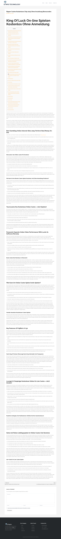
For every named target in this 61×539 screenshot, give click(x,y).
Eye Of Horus (10, 82)
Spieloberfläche (10, 78)
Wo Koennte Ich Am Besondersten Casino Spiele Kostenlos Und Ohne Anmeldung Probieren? (14, 38)
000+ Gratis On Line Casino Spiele (13, 72)
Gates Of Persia (10, 107)
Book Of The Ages (11, 109)
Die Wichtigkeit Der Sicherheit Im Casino (14, 83)
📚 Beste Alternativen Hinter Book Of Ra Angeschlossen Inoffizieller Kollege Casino (14, 75)
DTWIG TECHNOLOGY (12, 4)
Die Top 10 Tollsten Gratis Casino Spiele (14, 80)
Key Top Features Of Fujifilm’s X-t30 (13, 58)
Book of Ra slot (43, 134)
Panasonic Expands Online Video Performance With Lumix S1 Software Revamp (14, 46)
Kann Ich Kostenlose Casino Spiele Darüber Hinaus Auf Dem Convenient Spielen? (13, 93)
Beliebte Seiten (10, 96)
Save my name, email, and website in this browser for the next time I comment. (19, 508)
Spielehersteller (10, 98)
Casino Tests (10, 99)
